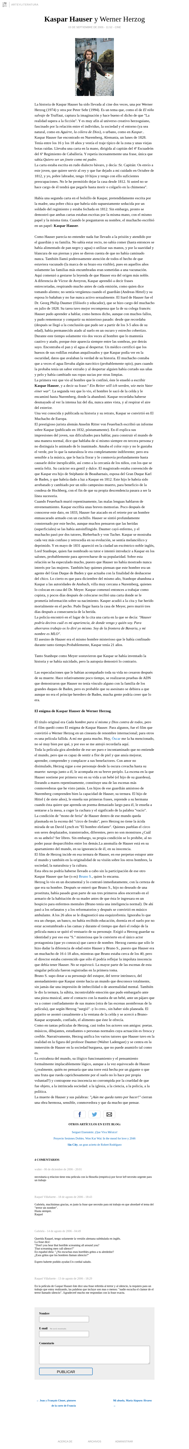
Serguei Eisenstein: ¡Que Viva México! (94, 1132)
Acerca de (65, 1441)
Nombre (44, 1313)
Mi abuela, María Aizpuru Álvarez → (132, 1403)
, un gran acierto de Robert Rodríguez (95, 1144)
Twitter (94, 1114)
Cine (118, 27)
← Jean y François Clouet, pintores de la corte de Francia (56, 1403)
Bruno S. (85, 876)
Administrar (124, 1441)
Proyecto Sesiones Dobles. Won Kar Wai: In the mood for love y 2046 (94, 1138)
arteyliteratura (24, 4)
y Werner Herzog (94, 19)
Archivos (94, 1441)
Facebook (80, 1114)
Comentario (46, 1343)
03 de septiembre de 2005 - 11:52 (90, 27)
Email (109, 1114)
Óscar (116, 738)
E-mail (53, 1328)
